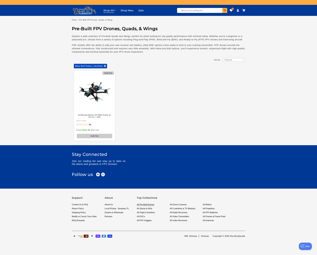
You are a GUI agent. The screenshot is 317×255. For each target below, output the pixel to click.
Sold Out (95, 136)
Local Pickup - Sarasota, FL (117, 208)
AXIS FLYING (81, 120)
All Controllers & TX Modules (182, 208)
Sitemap (205, 236)
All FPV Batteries (210, 212)
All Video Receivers (178, 220)
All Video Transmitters (179, 216)
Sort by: (217, 60)
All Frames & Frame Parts (214, 216)
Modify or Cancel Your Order (84, 216)
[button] (109, 10)
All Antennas (208, 220)
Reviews (108, 216)
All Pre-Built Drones (145, 205)
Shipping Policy (79, 212)
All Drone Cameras (178, 205)
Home (74, 20)
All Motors (207, 205)
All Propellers (209, 208)
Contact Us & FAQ (80, 205)
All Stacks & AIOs (144, 208)
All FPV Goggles (144, 220)
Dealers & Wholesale (114, 212)
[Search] (224, 10)
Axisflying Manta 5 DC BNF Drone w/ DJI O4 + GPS (94, 116)
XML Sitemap (190, 236)
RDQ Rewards (78, 220)
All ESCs (141, 216)
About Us (109, 205)
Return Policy (78, 208)
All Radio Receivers (178, 212)
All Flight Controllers (146, 212)
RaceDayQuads (237, 236)
